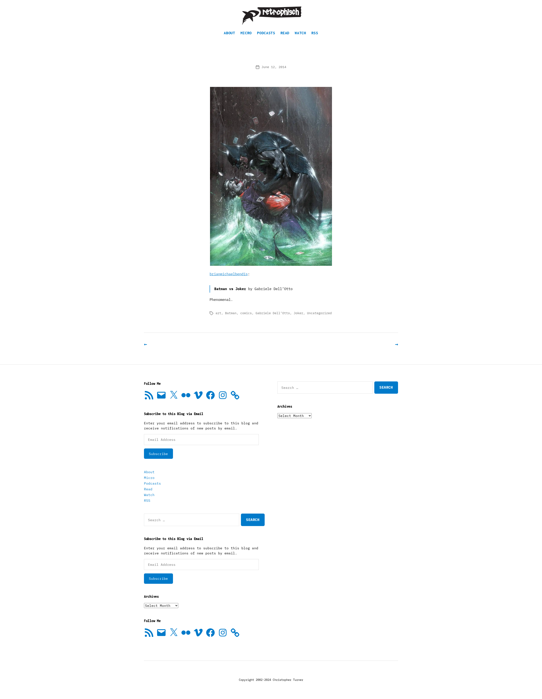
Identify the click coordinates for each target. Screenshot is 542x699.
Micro (246, 33)
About (229, 33)
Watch (300, 33)
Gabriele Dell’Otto (273, 313)
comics (246, 313)
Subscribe (158, 454)
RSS (314, 33)
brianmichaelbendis (229, 274)
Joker (298, 313)
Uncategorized (319, 313)
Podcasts (266, 33)
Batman (230, 313)
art (218, 313)
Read (285, 33)
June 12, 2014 (273, 67)
